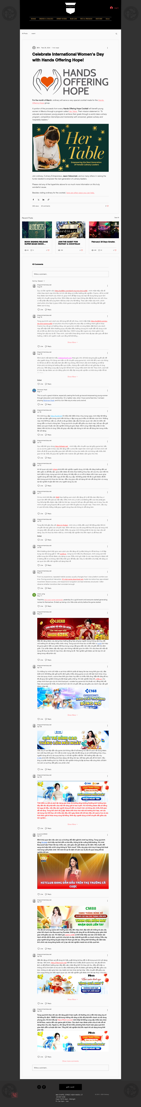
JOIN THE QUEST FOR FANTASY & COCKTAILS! (69, 243)
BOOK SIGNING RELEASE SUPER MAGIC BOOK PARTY (36, 243)
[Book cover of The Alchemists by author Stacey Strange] (37, 229)
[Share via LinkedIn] (43, 200)
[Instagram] (39, 1087)
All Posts (25, 33)
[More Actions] (107, 286)
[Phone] (14, 1095)
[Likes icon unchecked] (38, 309)
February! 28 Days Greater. (103, 242)
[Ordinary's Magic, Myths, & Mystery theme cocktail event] (70, 229)
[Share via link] (48, 200)
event (33, 33)
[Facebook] (44, 1087)
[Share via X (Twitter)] (38, 200)
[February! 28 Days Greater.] (104, 229)
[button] (116, 33)
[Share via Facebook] (33, 200)
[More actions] (107, 47)
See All (116, 217)
